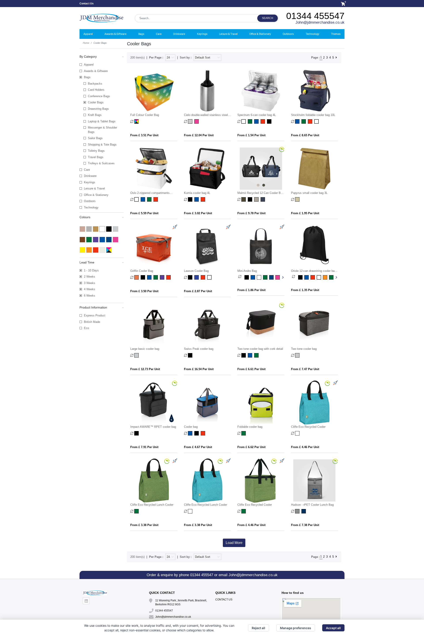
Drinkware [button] (179, 34)
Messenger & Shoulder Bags (102, 130)
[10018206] (263, 121)
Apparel (89, 64)
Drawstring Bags (98, 108)
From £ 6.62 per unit (251, 447)
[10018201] (244, 121)
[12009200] (190, 199)
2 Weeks (89, 276)
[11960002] (143, 199)
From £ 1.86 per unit (251, 290)
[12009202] (203, 199)
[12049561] (332, 277)
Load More (234, 543)
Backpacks (95, 83)
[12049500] (301, 277)
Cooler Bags (96, 102)
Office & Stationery (96, 195)
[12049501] (307, 277)
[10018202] (250, 121)
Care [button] (158, 34)
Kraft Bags (95, 115)
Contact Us (87, 3)
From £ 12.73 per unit (145, 369)
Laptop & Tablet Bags (101, 121)
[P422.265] (250, 355)
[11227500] (190, 121)
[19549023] (156, 199)
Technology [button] (312, 34)
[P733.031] (197, 433)
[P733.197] (244, 433)
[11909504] (317, 121)
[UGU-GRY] (298, 511)
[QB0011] (137, 277)
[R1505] (190, 511)
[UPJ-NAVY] (263, 199)
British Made (92, 322)
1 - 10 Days (91, 270)
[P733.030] (190, 433)
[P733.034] (203, 433)
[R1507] (137, 511)
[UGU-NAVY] (304, 511)
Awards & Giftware (96, 71)
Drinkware (90, 176)
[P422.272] (298, 355)
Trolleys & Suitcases (101, 163)
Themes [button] (336, 34)
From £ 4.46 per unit (305, 447)
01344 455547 (315, 16)
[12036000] (298, 199)
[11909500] (298, 121)
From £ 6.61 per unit (251, 369)
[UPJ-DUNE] (257, 199)
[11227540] (197, 121)
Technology (91, 207)
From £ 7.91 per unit (144, 447)
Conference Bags (99, 96)
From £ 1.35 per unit (305, 290)
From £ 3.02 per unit (198, 213)
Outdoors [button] (288, 34)
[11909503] (310, 121)
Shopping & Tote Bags (102, 144)
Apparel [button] (88, 34)
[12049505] (326, 277)
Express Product (94, 315)
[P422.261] (244, 355)
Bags (87, 77)
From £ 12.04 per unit (199, 135)
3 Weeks (89, 283)
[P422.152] (137, 355)
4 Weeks (89, 289)
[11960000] (137, 199)
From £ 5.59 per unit (144, 213)
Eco (86, 328)
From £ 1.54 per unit (251, 135)
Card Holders (96, 89)
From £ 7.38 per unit (305, 525)
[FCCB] (137, 121)
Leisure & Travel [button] (228, 34)
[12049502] (313, 277)
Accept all (333, 628)
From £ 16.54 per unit (199, 369)
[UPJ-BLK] (250, 199)
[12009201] (197, 199)
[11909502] (304, 121)
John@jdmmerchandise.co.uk (319, 22)
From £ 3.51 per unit (144, 135)
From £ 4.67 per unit (198, 447)
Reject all (258, 628)
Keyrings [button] (202, 34)
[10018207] (270, 121)
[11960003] (150, 199)
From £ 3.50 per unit (144, 291)
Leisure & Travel (94, 188)
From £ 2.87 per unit (198, 291)
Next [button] (282, 277)
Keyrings (89, 182)
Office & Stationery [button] (260, 34)
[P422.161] (190, 355)
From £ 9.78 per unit (251, 213)
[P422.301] (137, 433)
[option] (241, 277)
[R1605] (298, 433)
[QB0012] (190, 277)
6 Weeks (89, 295)
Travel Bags (95, 157)
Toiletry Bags (96, 150)
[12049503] (320, 277)
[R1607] (244, 511)
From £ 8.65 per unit (305, 135)
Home (86, 43)
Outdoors (90, 201)
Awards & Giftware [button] (115, 34)
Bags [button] (141, 34)
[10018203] (257, 121)
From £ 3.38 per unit (144, 525)
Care (87, 169)
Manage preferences (295, 628)
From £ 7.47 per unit (305, 369)
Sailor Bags (95, 138)
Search (267, 18)
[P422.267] (257, 355)
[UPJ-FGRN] (244, 199)
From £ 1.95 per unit (305, 213)
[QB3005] (247, 277)
